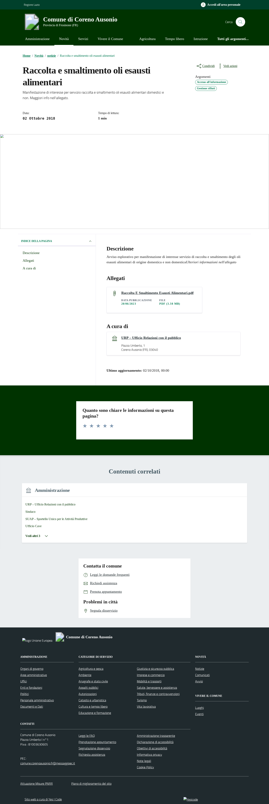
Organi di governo (31, 668)
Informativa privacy (149, 754)
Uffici (23, 681)
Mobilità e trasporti (149, 681)
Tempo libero (174, 39)
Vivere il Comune (110, 39)
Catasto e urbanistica (92, 700)
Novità (64, 39)
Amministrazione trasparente (156, 735)
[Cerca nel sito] (240, 22)
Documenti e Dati (31, 706)
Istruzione (201, 39)
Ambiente (85, 675)
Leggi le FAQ (87, 735)
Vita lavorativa (146, 706)
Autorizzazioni (88, 693)
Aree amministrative (33, 675)
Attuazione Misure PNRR (36, 783)
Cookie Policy (145, 767)
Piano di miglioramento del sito (91, 783)
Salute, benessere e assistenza (157, 687)
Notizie (199, 668)
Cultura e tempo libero (93, 706)
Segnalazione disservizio (94, 748)
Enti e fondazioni (31, 687)
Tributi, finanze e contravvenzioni (158, 693)
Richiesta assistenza (92, 754)
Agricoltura (147, 39)
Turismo (142, 700)
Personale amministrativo (37, 700)
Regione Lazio (32, 5)
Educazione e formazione (95, 712)
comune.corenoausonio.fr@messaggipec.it (47, 763)
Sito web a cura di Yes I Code (43, 799)
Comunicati (202, 675)
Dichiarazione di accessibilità (155, 742)
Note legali (144, 760)
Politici (24, 693)
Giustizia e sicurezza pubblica (155, 668)
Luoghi (199, 707)
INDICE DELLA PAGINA (36, 241)
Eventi (199, 714)
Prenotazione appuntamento (97, 742)
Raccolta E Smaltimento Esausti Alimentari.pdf (157, 293)
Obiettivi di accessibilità (152, 748)
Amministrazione (37, 39)
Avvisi (199, 681)
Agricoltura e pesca (91, 668)
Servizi (83, 39)
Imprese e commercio (151, 675)
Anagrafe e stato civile (93, 681)
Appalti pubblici (88, 687)
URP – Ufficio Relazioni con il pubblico (151, 338)
